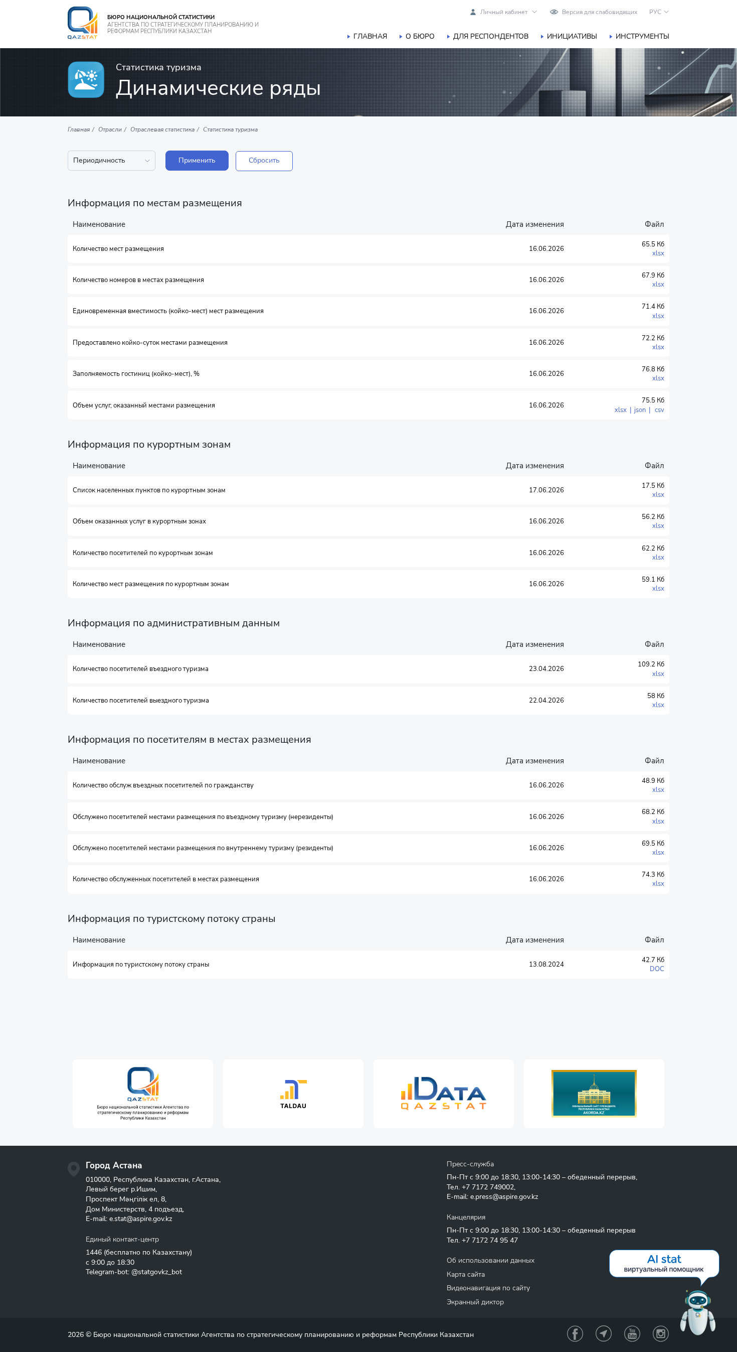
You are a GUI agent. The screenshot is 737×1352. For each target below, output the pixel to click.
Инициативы (572, 36)
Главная (370, 36)
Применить (197, 160)
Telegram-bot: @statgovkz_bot (134, 1272)
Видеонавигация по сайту (488, 1288)
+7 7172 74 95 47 (490, 1240)
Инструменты (642, 36)
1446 (94, 1252)
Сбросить (264, 160)
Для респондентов (490, 36)
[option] (143, 1093)
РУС (655, 12)
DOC (657, 969)
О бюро (420, 36)
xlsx (658, 253)
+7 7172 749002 (488, 1187)
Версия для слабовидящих (599, 12)
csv (658, 410)
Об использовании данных (490, 1260)
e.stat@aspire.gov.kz (140, 1219)
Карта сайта (466, 1274)
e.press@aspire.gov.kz (504, 1196)
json (640, 410)
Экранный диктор (475, 1302)
